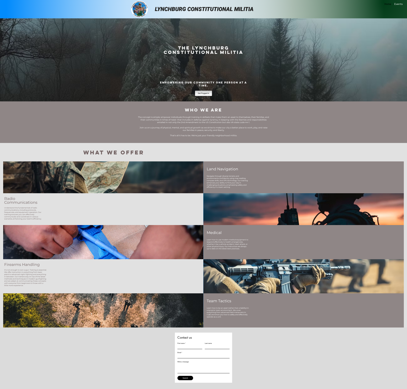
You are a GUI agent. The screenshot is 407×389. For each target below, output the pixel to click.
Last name (208, 343)
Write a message (183, 362)
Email (179, 352)
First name (181, 343)
